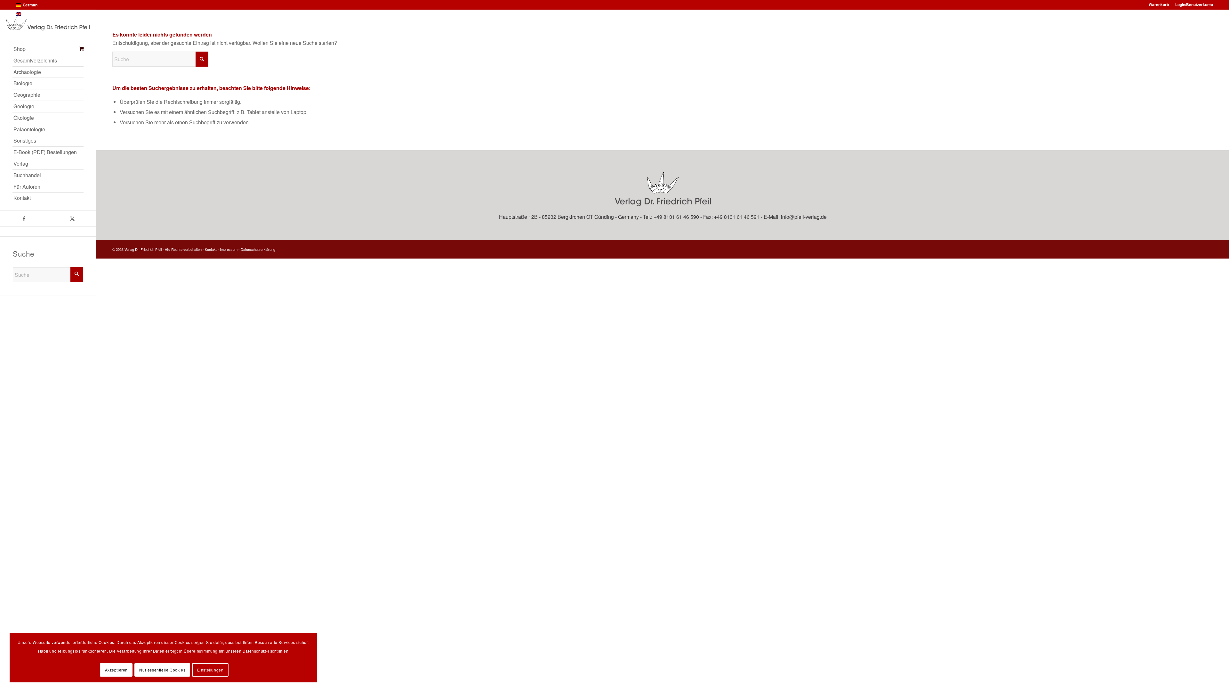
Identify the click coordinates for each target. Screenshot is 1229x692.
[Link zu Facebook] (24, 218)
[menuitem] (48, 49)
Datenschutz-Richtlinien (266, 651)
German (30, 5)
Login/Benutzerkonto (1194, 4)
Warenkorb (1159, 4)
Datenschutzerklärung (258, 249)
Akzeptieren (116, 669)
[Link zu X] (72, 218)
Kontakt (211, 249)
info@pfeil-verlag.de (804, 216)
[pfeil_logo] (48, 23)
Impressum (228, 249)
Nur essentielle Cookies (162, 669)
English (29, 14)
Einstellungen (210, 669)
